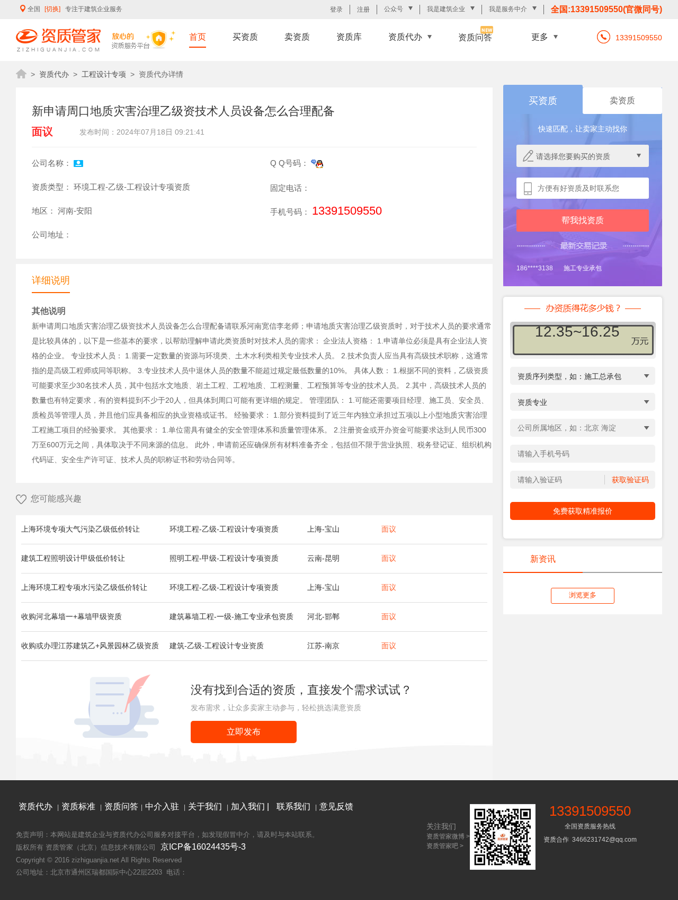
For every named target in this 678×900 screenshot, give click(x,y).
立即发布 (244, 731)
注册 (363, 9)
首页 (197, 36)
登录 (336, 9)
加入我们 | (251, 806)
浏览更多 (582, 595)
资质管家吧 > (444, 846)
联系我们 (294, 806)
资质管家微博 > (448, 836)
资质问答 (475, 37)
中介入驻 (163, 806)
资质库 (349, 36)
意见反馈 (336, 806)
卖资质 (297, 36)
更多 (539, 36)
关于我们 (206, 806)
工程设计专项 (104, 74)
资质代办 (405, 36)
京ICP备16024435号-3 (203, 846)
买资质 (245, 36)
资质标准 (79, 806)
